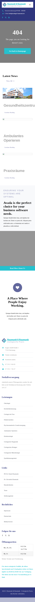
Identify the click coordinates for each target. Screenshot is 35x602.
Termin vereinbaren (11, 355)
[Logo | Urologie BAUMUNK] (14, 3)
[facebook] (2, 17)
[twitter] (5, 17)
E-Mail (14, 13)
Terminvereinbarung (15, 10)
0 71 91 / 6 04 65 (10, 364)
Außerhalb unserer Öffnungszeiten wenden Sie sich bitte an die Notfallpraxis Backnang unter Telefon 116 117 (17, 384)
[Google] (9, 17)
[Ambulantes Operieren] (17, 123)
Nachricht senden (10, 359)
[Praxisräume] (17, 158)
